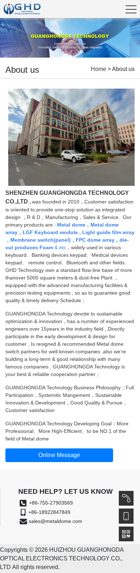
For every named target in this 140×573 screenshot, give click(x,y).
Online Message (59, 455)
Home (98, 69)
